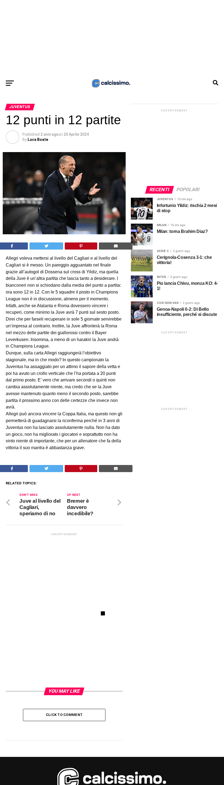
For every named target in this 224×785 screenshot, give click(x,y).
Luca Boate (38, 139)
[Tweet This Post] (46, 246)
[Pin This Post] (81, 246)
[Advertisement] (112, 38)
